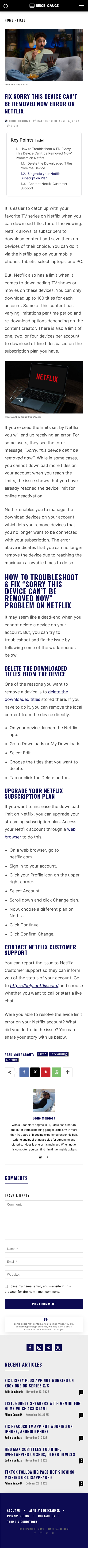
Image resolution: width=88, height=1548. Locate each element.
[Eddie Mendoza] (6, 121)
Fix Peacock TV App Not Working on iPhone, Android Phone (39, 1429)
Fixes (21, 20)
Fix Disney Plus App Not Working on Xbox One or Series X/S (39, 1383)
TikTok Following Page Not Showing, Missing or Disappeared (40, 1474)
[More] (68, 1072)
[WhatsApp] (56, 1072)
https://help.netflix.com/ (34, 985)
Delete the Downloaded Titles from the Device (47, 165)
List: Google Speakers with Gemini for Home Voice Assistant (43, 1406)
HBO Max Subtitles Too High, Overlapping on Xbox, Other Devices (40, 1452)
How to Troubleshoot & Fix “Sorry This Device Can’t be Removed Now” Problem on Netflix (44, 153)
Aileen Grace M (13, 1414)
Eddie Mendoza (19, 121)
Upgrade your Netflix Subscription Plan (41, 176)
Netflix (11, 1060)
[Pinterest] (45, 1072)
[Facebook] (24, 1072)
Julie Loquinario (14, 1392)
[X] (35, 1072)
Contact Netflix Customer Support (44, 186)
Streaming (58, 1054)
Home (9, 20)
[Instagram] (39, 1347)
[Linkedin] (40, 1156)
